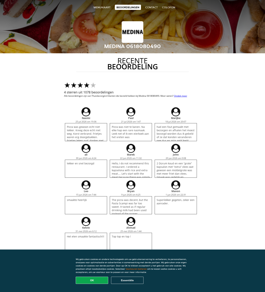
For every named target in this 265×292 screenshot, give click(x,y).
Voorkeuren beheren (136, 269)
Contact (151, 7)
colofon (168, 7)
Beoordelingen (127, 7)
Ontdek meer (180, 95)
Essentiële (127, 280)
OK (92, 280)
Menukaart (102, 7)
